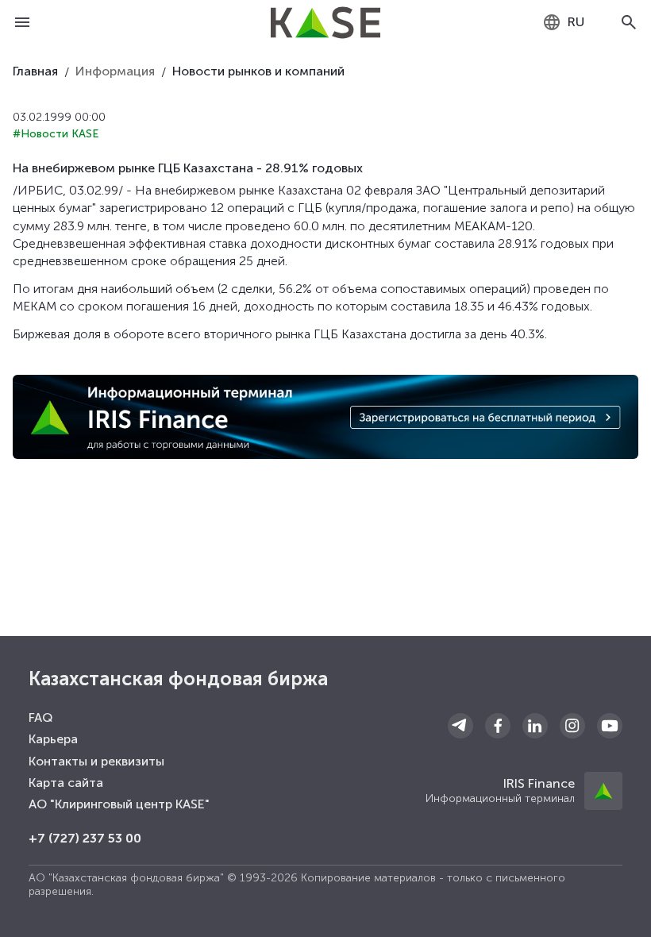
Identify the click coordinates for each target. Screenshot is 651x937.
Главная (35, 71)
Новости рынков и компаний (258, 71)
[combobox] (563, 22)
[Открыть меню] (22, 22)
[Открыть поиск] (629, 22)
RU (576, 21)
